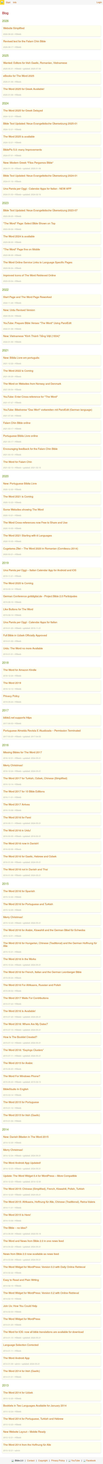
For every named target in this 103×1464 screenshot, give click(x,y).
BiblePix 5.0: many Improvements (22, 149)
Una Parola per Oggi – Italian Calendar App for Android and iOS (39, 570)
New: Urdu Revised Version (19, 310)
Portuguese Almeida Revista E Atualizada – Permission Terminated (42, 730)
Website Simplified (13, 28)
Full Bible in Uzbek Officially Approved (25, 635)
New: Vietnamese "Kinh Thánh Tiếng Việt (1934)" (31, 336)
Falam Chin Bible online (16, 422)
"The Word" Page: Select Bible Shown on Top (29, 223)
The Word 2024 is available (19, 236)
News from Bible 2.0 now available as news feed (31, 1254)
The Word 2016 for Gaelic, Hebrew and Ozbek (29, 856)
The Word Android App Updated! (22, 1162)
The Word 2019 (12, 683)
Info (14, 2)
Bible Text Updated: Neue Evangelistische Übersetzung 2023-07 (40, 210)
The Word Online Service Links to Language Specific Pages (37, 262)
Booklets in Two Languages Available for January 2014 (35, 1405)
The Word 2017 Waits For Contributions (26, 998)
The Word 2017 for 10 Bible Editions (24, 791)
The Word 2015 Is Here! (17, 1214)
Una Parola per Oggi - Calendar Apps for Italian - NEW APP (37, 188)
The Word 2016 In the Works (19, 959)
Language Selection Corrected (20, 1344)
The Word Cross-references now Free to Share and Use (35, 522)
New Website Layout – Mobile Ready (24, 1431)
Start (8, 2)
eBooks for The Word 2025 (18, 75)
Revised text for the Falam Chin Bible (24, 41)
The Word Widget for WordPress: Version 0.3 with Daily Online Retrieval (44, 1267)
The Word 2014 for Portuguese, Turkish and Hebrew (33, 1418)
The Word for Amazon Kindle (19, 670)
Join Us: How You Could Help (20, 1306)
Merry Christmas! (13, 765)
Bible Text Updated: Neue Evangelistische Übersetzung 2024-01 (40, 175)
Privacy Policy (11, 696)
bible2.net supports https (17, 717)
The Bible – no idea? (15, 1227)
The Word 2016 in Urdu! (17, 830)
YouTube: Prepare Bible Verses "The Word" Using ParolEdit (37, 323)
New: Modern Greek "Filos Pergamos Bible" (28, 162)
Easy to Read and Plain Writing (21, 1280)
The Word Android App (16, 1358)
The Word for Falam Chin (17, 461)
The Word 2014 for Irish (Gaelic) (21, 1371)
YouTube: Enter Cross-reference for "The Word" (30, 396)
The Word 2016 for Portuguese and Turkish (28, 904)
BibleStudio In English (15, 1089)
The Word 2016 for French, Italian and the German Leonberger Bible (42, 972)
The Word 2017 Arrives (16, 804)
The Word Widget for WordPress (21, 1319)
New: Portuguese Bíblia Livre (20, 483)
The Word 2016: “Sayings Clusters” (23, 1050)
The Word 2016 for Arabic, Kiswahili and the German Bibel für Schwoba (44, 930)
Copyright (42, 1460)
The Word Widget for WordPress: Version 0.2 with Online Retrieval (41, 1293)
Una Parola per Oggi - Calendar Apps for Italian (30, 622)
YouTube (75, 1460)
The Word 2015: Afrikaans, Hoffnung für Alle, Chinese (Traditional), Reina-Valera (49, 1201)
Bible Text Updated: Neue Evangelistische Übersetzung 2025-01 (40, 123)
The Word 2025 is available (19, 136)
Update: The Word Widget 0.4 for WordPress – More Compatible (40, 1175)
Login (99, 2)
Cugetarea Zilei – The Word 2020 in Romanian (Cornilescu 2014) (40, 548)
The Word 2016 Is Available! (19, 1011)
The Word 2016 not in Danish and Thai (25, 869)
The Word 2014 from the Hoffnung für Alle (27, 1444)
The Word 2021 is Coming (18, 496)
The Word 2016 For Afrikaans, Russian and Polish (32, 985)
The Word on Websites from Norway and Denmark (32, 383)
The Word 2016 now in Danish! (21, 843)
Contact (30, 1460)
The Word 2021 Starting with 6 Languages (27, 535)
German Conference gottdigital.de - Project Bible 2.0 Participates (40, 596)
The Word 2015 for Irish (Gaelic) (21, 1115)
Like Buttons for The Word (18, 609)
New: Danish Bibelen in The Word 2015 (26, 1136)
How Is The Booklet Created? (20, 1037)
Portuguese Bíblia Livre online (20, 435)
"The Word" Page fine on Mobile (21, 249)
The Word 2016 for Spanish (19, 891)
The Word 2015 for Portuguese (21, 1102)
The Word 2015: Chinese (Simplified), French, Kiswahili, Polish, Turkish (43, 1188)
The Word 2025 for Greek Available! (23, 89)
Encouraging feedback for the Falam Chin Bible (30, 448)
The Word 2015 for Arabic (18, 1063)
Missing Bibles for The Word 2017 (22, 752)
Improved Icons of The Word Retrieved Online (29, 275)
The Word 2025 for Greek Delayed (23, 110)
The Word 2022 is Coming (18, 370)
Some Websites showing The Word (23, 509)
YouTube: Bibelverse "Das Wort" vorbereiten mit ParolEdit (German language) (47, 409)
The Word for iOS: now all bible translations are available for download (43, 1332)
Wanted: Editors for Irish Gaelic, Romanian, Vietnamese (35, 62)
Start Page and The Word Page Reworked (27, 297)
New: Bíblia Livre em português (21, 357)
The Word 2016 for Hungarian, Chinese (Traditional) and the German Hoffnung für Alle (50, 944)
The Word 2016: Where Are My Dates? (25, 1024)
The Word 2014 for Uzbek (18, 1392)
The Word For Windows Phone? (21, 1076)
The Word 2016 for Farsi (17, 817)
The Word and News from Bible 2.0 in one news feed (33, 1241)
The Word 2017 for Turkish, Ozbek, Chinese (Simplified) (35, 778)
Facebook (91, 1460)
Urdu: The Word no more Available (23, 648)
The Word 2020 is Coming (18, 583)
